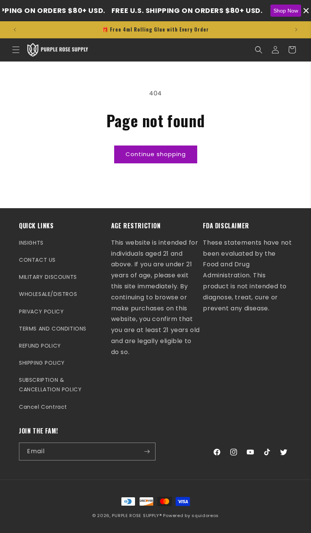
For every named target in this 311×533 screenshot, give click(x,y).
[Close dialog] (303, 7)
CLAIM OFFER (155, 320)
